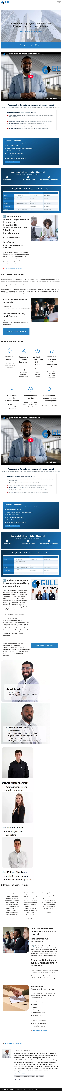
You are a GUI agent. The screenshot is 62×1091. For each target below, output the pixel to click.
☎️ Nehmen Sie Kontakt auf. (39, 1030)
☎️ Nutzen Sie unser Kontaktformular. (13, 1043)
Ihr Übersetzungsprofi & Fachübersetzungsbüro (33, 1037)
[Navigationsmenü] (59, 3)
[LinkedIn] (20, 1079)
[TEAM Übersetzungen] (5, 3)
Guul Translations (8, 1037)
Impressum (25, 1089)
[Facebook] (15, 1079)
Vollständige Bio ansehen (21, 1073)
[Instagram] (17, 1079)
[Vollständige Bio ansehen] (30, 1073)
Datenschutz (32, 1089)
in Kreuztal (56, 1037)
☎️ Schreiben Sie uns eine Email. (12, 268)
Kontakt (38, 1089)
